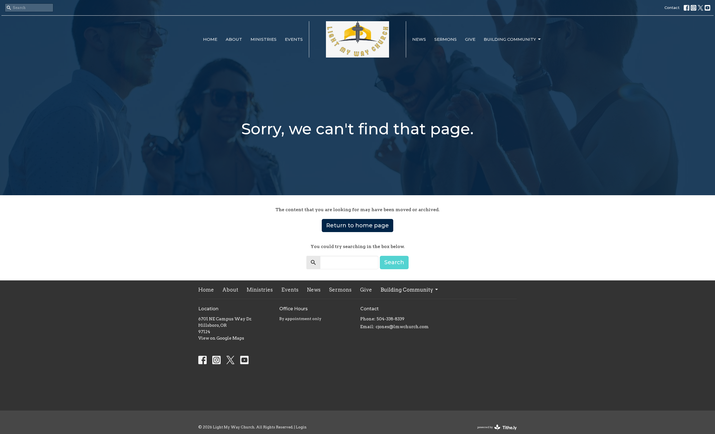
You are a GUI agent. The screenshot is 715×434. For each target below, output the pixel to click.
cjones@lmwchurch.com (402, 326)
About (234, 39)
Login (301, 427)
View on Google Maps (221, 338)
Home (210, 39)
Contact (672, 7)
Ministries (264, 39)
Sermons (445, 39)
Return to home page (357, 225)
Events (294, 39)
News (419, 39)
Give (470, 39)
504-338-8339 (390, 318)
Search (394, 262)
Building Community (510, 39)
